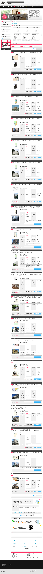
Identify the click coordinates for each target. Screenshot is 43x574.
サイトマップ (10, 564)
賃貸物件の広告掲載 (4, 566)
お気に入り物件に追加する (29, 69)
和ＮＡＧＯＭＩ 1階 (14, 554)
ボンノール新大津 (14, 227)
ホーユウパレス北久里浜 (17, 338)
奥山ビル (13, 360)
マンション (14, 540)
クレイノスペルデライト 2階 (30, 553)
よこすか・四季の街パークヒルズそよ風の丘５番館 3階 (33, 558)
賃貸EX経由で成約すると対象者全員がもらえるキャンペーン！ (23, 6)
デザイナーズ (15, 541)
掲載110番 (3, 565)
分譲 (32, 541)
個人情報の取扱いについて (21, 512)
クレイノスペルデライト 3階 (15, 557)
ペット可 (24, 543)
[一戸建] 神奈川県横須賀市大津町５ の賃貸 (18, 272)
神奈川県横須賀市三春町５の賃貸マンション (18, 250)
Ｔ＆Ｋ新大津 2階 (14, 558)
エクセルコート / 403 (17, 27)
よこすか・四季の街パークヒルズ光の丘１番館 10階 (33, 557)
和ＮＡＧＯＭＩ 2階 (29, 554)
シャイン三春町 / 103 (26, 27)
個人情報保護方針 (4, 564)
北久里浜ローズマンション (15, 382)
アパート (24, 540)
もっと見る (26, 548)
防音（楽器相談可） (25, 546)
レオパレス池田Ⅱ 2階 (14, 555)
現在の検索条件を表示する (15, 23)
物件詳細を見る (38, 69)
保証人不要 (14, 543)
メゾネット (24, 541)
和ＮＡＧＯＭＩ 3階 (14, 553)
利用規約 (15, 512)
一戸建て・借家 (34, 540)
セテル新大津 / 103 (35, 27)
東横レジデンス (14, 405)
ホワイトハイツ (14, 473)
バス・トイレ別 (34, 543)
